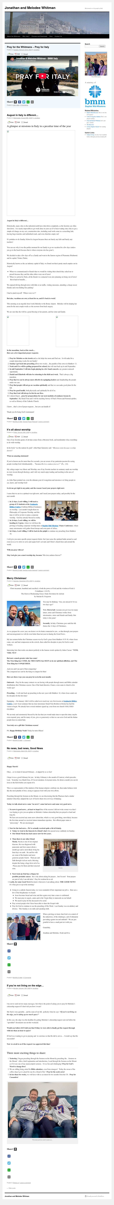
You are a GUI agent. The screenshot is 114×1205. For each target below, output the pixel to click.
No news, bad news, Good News (25, 748)
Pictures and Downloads (39, 36)
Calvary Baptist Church (93, 126)
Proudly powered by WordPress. (95, 1196)
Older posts (11, 1188)
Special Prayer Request (30, 422)
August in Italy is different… (22, 115)
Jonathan (37, 50)
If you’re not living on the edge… (25, 985)
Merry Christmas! (16, 578)
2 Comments (24, 105)
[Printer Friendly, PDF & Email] (17, 54)
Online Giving (90, 135)
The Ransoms (90, 124)
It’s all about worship (19, 429)
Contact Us (58, 36)
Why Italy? (25, 36)
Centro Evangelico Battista (94, 116)
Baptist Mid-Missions (92, 112)
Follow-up (16, 1183)
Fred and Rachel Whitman (93, 120)
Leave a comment (43, 422)
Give (50, 36)
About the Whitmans (13, 36)
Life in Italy (16, 105)
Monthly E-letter (17, 422)
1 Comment (26, 740)
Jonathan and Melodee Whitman (30, 7)
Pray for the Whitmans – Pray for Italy (28, 47)
